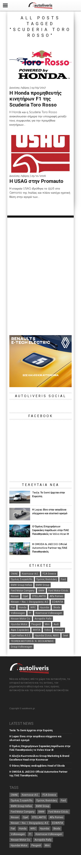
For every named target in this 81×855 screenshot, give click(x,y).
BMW (41, 590)
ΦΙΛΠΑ (36, 629)
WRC (33, 607)
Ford (63, 579)
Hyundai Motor (19, 624)
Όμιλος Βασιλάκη (46, 579)
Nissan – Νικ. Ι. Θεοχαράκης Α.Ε (29, 601)
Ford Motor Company (22, 590)
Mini (47, 624)
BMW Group (42, 585)
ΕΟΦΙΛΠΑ (57, 601)
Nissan (15, 596)
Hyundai (44, 607)
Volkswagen (18, 613)
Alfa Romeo (56, 596)
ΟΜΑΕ (14, 573)
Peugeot (36, 624)
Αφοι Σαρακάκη (20, 629)
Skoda (56, 607)
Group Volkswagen (21, 646)
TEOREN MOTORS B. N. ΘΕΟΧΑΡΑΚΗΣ (32, 641)
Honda (22, 607)
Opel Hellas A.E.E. (21, 635)
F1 (30, 613)
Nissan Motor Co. (21, 618)
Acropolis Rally (43, 618)
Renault (59, 629)
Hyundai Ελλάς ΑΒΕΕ (47, 635)
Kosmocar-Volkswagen (49, 613)
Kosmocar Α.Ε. (30, 573)
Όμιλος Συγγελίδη (21, 579)
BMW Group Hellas (21, 585)
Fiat (13, 607)
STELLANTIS (39, 596)
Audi (56, 624)
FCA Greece (49, 573)
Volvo (47, 629)
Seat (65, 635)
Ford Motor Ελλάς (58, 590)
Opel (25, 596)
